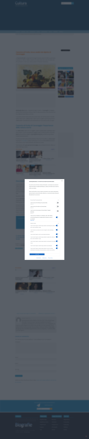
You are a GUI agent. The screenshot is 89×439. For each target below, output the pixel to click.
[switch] (57, 202)
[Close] (62, 181)
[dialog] (44, 219)
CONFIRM (37, 254)
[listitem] (44, 200)
